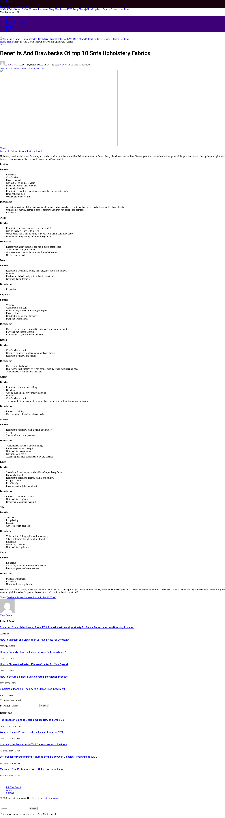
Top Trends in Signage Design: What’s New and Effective (32, 719)
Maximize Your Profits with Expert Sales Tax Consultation (32, 769)
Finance (10, 25)
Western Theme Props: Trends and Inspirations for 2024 (31, 732)
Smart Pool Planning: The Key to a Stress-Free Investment (32, 689)
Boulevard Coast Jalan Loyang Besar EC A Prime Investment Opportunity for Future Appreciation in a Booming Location (67, 627)
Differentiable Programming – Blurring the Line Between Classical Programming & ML (48, 756)
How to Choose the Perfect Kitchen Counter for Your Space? (34, 664)
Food (8, 31)
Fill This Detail (13, 787)
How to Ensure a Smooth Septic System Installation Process (34, 676)
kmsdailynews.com (49, 798)
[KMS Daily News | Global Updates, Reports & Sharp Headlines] (64, 9)
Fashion (10, 28)
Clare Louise (14, 65)
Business (10, 20)
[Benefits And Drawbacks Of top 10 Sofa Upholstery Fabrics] (59, 145)
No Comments (65, 65)
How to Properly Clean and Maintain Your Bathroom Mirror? (33, 652)
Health (9, 17)
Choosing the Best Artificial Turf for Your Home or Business (33, 744)
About (9, 790)
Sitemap (10, 793)
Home (2, 45)
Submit (33, 809)
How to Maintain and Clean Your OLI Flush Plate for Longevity (34, 639)
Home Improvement (16, 22)
